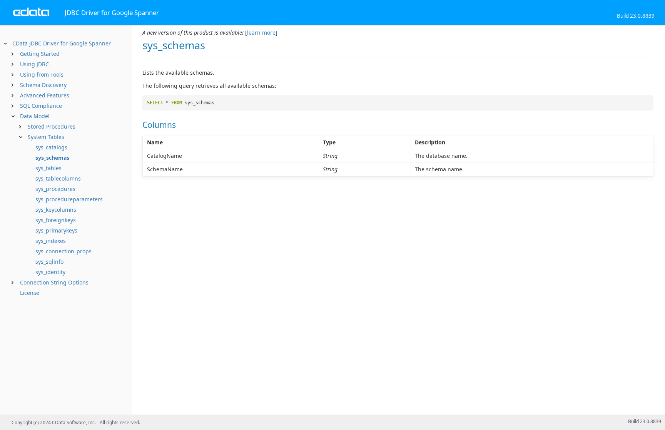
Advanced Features (44, 95)
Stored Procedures (51, 126)
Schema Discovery (43, 85)
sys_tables (48, 168)
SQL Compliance (41, 105)
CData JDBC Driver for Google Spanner (61, 43)
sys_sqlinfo (49, 261)
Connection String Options (54, 282)
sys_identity (50, 272)
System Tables (46, 137)
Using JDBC (34, 64)
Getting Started (40, 53)
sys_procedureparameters (69, 199)
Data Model (35, 116)
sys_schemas (52, 157)
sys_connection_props (63, 251)
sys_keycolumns (55, 209)
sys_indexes (50, 240)
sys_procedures (55, 188)
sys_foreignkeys (55, 220)
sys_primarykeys (56, 230)
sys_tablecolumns (58, 178)
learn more (261, 32)
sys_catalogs (51, 147)
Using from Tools (41, 74)
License (29, 292)
